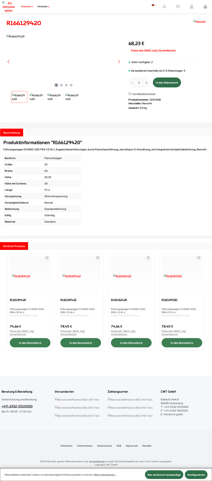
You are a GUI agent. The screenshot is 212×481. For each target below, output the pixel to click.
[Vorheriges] (8, 62)
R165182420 (119, 300)
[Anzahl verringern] (132, 82)
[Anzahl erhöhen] (146, 82)
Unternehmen (84, 445)
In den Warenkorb (167, 82)
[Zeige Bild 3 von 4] (66, 85)
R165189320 (169, 300)
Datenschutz (104, 445)
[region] (64, 68)
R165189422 (68, 300)
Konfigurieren (196, 474)
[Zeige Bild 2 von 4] (61, 85)
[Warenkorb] (205, 6)
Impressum (132, 445)
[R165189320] (182, 276)
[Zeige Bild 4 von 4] (71, 85)
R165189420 (18, 300)
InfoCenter (66, 445)
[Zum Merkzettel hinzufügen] (47, 257)
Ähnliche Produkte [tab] (14, 246)
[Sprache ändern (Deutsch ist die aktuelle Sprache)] (154, 5)
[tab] (11, 132)
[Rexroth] (199, 24)
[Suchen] (164, 6)
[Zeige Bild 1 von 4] (56, 85)
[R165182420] (131, 276)
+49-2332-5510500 (17, 406)
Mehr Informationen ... (105, 474)
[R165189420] (30, 276)
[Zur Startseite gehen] (8, 6)
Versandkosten (97, 461)
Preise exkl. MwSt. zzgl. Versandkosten (153, 50)
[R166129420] (63, 61)
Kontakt (146, 445)
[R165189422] (81, 276)
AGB (119, 445)
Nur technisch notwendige (164, 474)
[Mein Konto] (191, 6)
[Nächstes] (119, 62)
